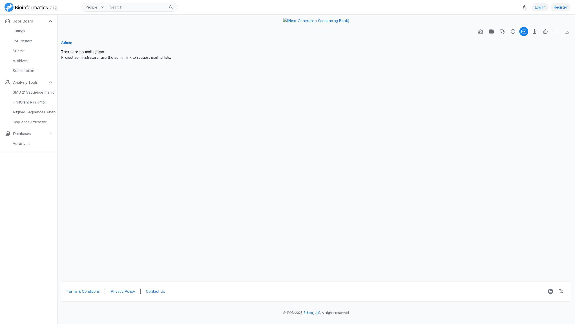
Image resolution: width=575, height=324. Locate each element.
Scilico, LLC (311, 313)
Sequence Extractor (30, 122)
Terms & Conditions (83, 291)
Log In (540, 7)
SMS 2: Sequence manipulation (34, 92)
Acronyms (21, 143)
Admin (66, 42)
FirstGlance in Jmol (29, 102)
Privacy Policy (123, 291)
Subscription (23, 70)
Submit (18, 51)
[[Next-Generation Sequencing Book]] (316, 20)
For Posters (23, 41)
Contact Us (155, 291)
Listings (19, 31)
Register (560, 7)
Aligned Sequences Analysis (34, 112)
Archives (20, 60)
